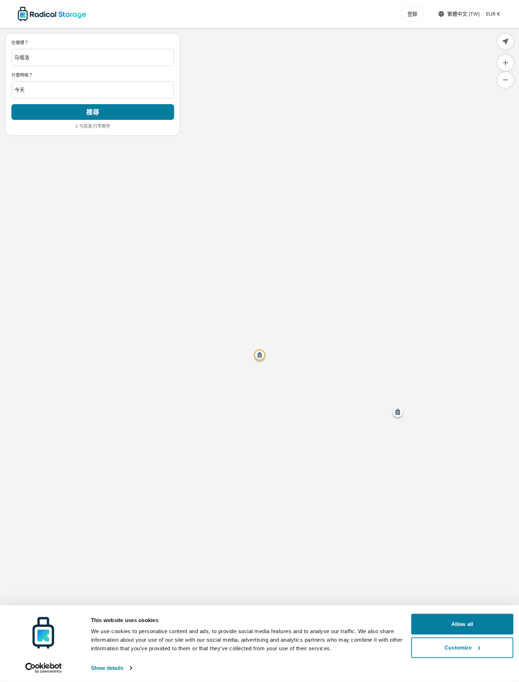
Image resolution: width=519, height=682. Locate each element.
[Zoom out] (505, 80)
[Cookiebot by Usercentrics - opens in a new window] (43, 668)
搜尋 (92, 112)
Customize (458, 647)
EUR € (493, 13)
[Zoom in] (505, 63)
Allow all (462, 624)
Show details (107, 668)
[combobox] (92, 57)
